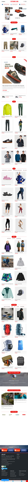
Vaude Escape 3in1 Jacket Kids (19, 252)
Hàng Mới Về (14, 22)
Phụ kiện (14, 304)
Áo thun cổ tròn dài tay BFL (18, 163)
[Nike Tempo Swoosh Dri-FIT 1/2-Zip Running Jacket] (5, 29)
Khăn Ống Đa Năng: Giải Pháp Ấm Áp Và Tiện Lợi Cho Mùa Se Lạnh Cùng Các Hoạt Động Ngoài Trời (7, 406)
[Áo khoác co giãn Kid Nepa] (21, 277)
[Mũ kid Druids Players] (22, 45)
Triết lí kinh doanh (21, 473)
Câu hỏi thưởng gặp (4, 475)
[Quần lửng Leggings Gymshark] (7, 209)
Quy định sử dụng (12, 473)
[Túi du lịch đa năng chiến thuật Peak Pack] (7, 361)
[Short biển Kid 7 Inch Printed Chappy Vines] (7, 277)
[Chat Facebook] (13, 481)
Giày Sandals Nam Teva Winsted (22, 96)
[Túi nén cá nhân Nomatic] (21, 361)
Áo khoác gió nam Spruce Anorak (19, 147)
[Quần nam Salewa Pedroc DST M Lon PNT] (7, 125)
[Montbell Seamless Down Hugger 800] (14, 29)
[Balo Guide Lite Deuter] (7, 330)
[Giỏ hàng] (27, 481)
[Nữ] (7, 17)
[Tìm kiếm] (24, 1)
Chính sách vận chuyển (13, 475)
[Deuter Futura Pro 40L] (22, 29)
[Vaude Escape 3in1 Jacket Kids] (21, 246)
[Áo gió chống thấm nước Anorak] (7, 156)
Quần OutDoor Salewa (18, 116)
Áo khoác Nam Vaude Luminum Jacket (7, 116)
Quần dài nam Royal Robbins (5, 50)
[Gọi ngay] (4, 481)
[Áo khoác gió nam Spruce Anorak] (21, 141)
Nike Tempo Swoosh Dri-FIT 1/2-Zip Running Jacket (5, 33)
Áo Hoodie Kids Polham (18, 268)
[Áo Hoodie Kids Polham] (21, 261)
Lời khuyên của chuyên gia (14, 390)
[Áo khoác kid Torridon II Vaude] (7, 261)
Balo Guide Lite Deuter (5, 336)
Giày (14, 57)
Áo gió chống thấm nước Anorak (6, 163)
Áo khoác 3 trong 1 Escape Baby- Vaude (7, 252)
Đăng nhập (18, 456)
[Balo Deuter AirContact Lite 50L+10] (21, 330)
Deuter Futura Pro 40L (22, 33)
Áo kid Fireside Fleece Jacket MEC (6, 299)
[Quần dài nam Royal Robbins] (5, 45)
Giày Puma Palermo (4, 147)
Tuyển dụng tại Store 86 (22, 474)
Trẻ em (14, 236)
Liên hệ (20, 472)
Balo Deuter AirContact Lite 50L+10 (19, 336)
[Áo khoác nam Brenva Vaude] (21, 125)
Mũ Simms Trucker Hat (13, 50)
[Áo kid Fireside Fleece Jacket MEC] (7, 293)
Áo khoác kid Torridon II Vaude (6, 268)
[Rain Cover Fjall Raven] (21, 345)
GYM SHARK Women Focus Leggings (19, 215)
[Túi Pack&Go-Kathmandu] (7, 314)
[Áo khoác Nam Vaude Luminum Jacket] (7, 110)
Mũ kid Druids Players (21, 50)
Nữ (14, 168)
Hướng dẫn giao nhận (4, 473)
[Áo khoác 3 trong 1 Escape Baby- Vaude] (7, 246)
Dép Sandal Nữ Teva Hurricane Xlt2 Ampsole (13, 85)
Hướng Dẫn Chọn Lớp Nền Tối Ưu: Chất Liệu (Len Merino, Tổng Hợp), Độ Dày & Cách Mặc (20, 400)
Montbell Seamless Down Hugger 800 (13, 33)
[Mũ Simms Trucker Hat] (14, 45)
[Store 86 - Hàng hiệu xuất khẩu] (14, 1)
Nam (14, 101)
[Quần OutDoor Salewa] (21, 110)
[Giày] (21, 13)
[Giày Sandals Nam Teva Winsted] (17, 96)
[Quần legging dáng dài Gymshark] (7, 225)
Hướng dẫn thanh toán (4, 472)
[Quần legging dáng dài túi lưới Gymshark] (21, 193)
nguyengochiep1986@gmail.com (7, 463)
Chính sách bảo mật (13, 472)
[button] (26, 30)
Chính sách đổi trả (12, 474)
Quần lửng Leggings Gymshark (6, 215)
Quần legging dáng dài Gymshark (6, 231)
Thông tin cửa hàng (21, 475)
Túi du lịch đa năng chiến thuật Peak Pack (7, 367)
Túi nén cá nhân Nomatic (18, 367)
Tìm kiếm (18, 455)
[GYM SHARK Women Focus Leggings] (21, 209)
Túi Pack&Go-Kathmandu (5, 320)
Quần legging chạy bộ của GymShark (20, 231)
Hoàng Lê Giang (11, 380)
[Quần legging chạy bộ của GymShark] (21, 225)
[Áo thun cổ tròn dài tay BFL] (21, 156)
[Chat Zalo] (21, 481)
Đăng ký (18, 457)
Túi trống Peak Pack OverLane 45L (19, 320)
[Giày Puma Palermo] (7, 141)
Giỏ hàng (18, 458)
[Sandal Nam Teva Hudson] (4, 96)
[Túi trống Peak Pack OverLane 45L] (21, 314)
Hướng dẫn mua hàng (4, 474)
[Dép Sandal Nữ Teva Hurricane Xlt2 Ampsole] (14, 71)
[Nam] (7, 10)
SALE (14, 38)
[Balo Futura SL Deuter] (7, 345)
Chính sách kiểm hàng (13, 476)
